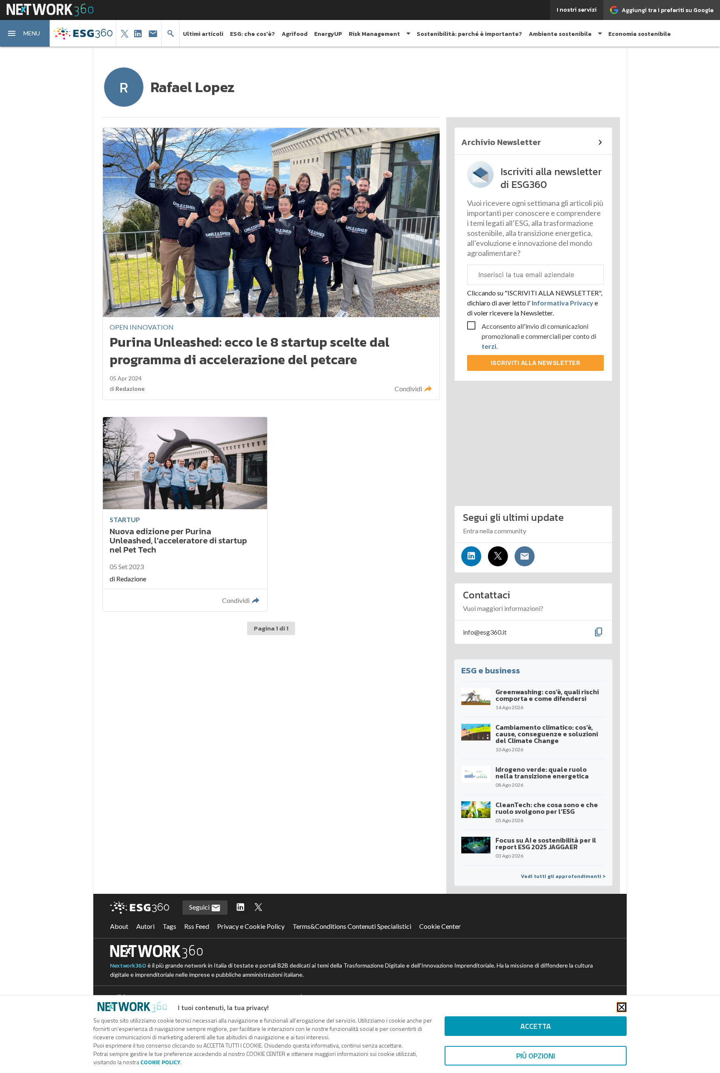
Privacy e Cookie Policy (251, 926)
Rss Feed (196, 926)
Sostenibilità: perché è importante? (469, 34)
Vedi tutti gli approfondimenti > (563, 876)
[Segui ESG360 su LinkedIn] (240, 907)
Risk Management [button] (374, 34)
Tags (169, 926)
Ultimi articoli (203, 34)
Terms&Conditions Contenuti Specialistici (351, 926)
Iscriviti (535, 362)
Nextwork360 (128, 965)
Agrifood (295, 34)
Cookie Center (440, 926)
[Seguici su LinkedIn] (471, 556)
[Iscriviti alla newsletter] (525, 556)
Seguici (200, 907)
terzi (489, 346)
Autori (145, 926)
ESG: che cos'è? (252, 34)
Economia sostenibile (639, 34)
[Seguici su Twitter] (498, 556)
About (119, 926)
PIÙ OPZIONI (535, 1055)
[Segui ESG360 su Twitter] (258, 907)
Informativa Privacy (562, 303)
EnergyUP (328, 34)
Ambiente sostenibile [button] (560, 34)
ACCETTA (535, 1026)
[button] (25, 33)
